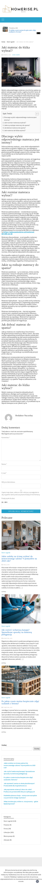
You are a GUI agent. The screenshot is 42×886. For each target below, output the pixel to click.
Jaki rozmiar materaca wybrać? (15, 123)
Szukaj (4, 745)
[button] (36, 114)
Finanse (6, 825)
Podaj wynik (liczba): (8, 498)
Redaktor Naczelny (24, 415)
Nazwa (4, 464)
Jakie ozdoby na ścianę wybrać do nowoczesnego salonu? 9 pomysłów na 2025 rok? (19, 765)
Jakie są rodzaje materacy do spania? (17, 125)
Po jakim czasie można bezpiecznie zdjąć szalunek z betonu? (22, 31)
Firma (6, 829)
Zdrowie (6, 840)
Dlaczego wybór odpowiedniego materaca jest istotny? (20, 118)
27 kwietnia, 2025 (7, 707)
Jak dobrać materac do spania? (15, 128)
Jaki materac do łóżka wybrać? (15, 130)
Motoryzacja (8, 836)
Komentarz (6, 437)
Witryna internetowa (8, 482)
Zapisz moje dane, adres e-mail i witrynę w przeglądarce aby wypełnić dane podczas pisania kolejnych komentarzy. (21, 493)
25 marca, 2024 (7, 55)
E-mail (4, 473)
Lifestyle (7, 832)
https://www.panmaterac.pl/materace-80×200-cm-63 (18, 233)
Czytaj (4, 732)
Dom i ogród (16, 55)
